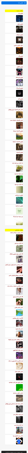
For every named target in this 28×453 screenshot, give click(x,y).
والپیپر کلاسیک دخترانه (18, 142)
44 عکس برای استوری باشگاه (16, 254)
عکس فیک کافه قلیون (18, 350)
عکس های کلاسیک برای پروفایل (15, 109)
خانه (25, 3)
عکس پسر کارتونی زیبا (18, 436)
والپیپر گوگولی (20, 67)
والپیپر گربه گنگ (19, 77)
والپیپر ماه (20, 13)
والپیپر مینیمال (20, 35)
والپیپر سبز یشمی (19, 195)
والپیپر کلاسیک (19, 152)
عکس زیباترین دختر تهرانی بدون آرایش (14, 265)
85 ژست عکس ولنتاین (18, 318)
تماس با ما (20, 3)
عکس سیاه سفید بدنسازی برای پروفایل (14, 404)
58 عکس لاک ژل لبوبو (18, 297)
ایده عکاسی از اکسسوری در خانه (16, 361)
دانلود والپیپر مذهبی (18, 45)
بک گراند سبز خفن (19, 243)
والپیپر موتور (20, 24)
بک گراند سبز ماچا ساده (17, 163)
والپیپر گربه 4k (20, 88)
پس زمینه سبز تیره (19, 174)
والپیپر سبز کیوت (19, 206)
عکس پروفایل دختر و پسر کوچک (15, 339)
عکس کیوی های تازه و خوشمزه (16, 382)
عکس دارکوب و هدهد (18, 393)
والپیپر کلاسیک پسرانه (18, 131)
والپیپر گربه (20, 99)
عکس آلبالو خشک (19, 372)
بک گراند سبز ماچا (19, 184)
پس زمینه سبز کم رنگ (18, 216)
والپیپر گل (21, 56)
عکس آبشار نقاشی (19, 307)
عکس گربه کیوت (19, 329)
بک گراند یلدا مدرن (18, 425)
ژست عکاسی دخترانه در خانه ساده (15, 286)
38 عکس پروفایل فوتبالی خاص (16, 275)
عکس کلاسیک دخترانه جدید (16, 120)
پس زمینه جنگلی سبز (18, 414)
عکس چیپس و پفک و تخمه (16, 233)
